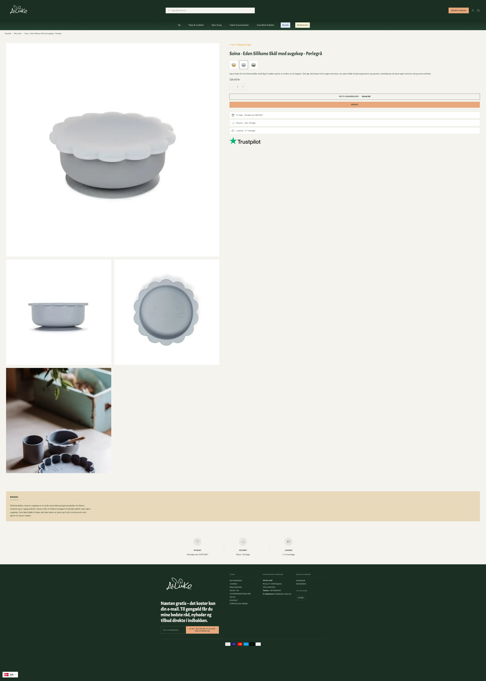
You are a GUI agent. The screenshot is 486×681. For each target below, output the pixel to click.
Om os (232, 597)
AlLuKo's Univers (458, 10)
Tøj (179, 25)
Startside (8, 33)
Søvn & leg (216, 25)
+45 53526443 (275, 590)
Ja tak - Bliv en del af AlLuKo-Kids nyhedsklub (202, 630)
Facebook (300, 581)
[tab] (14, 497)
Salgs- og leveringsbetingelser (240, 592)
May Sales (17, 33)
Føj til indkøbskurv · (355, 96)
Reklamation (236, 587)
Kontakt (234, 600)
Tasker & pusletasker (239, 25)
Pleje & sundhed (196, 25)
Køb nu (354, 104)
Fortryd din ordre (239, 604)
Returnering (236, 581)
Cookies (233, 584)
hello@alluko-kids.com (282, 594)
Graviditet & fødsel (265, 25)
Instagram (301, 584)
